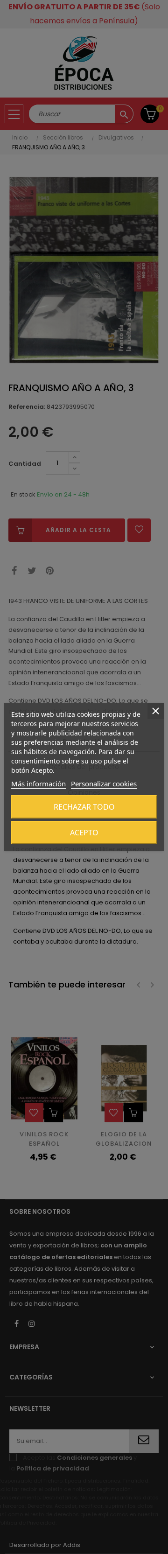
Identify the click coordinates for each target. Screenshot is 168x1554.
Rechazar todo (84, 807)
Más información (38, 783)
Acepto (84, 832)
